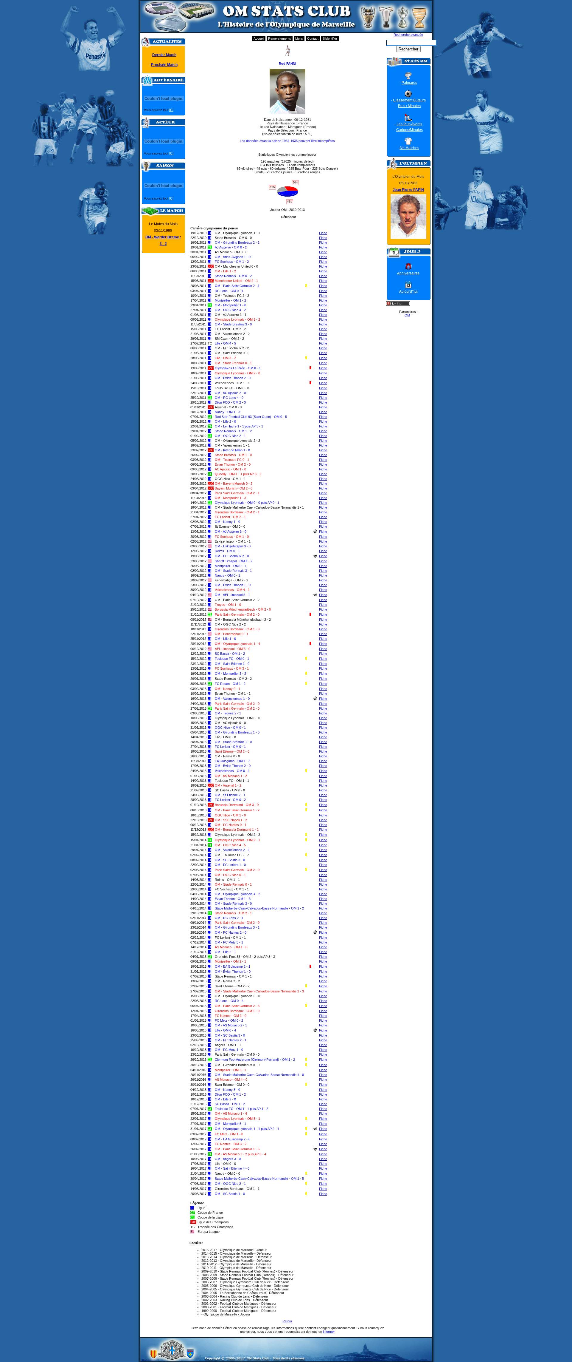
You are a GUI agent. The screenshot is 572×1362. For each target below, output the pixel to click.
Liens (299, 38)
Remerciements (279, 38)
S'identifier (330, 38)
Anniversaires (408, 273)
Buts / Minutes (409, 106)
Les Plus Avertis (409, 124)
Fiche (323, 233)
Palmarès (409, 83)
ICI (171, 110)
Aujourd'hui (408, 291)
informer (329, 1331)
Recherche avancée (408, 34)
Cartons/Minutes (409, 130)
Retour (287, 1321)
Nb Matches (409, 148)
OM (407, 315)
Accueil (259, 38)
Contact (312, 38)
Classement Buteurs (409, 100)
